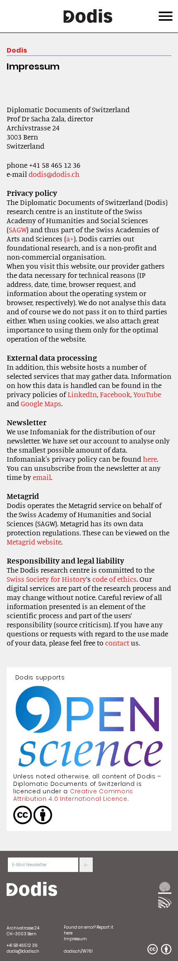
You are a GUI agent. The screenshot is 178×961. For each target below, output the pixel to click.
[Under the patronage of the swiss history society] (164, 902)
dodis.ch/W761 (78, 951)
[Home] (32, 889)
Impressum (75, 939)
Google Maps (41, 403)
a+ (70, 238)
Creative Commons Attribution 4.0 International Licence (73, 795)
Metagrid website (34, 541)
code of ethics (114, 578)
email (42, 477)
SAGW (17, 229)
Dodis (17, 50)
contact (117, 642)
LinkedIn (82, 394)
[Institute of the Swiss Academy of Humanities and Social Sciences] (164, 888)
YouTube (147, 394)
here (150, 458)
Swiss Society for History (46, 578)
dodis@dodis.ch (54, 173)
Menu (164, 11)
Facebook (115, 394)
